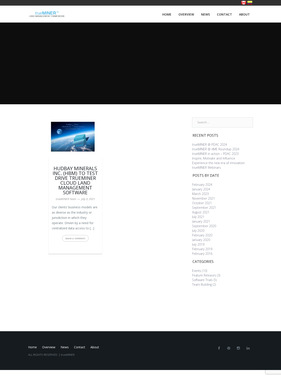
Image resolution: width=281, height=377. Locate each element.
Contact (224, 14)
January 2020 (201, 240)
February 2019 (202, 249)
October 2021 (202, 203)
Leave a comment (75, 238)
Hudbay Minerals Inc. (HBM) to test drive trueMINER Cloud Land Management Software (75, 180)
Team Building (202, 284)
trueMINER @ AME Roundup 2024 (215, 149)
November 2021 (203, 198)
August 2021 (200, 212)
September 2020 (204, 226)
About (244, 14)
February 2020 (202, 235)
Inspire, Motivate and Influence (213, 158)
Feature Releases (204, 275)
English (243, 2)
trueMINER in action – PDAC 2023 (215, 154)
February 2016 (202, 253)
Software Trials (202, 280)
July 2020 (198, 230)
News (205, 14)
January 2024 (201, 189)
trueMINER (68, 355)
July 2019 (198, 244)
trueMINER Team (66, 199)
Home (166, 14)
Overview (186, 14)
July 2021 (198, 217)
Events (196, 271)
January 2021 (201, 221)
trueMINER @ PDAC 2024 (209, 144)
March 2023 (200, 194)
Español (249, 2)
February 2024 (202, 184)
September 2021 (204, 207)
